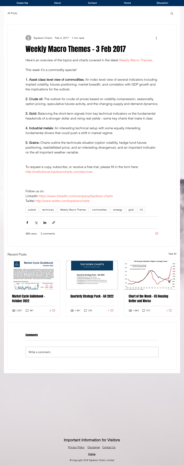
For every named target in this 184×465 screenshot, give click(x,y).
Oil (141, 209)
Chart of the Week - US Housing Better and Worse (148, 298)
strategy (117, 209)
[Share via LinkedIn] (45, 222)
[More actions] (156, 38)
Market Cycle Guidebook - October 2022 (28, 298)
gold (131, 209)
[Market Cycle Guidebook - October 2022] (34, 275)
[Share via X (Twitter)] (36, 222)
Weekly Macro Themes (73, 209)
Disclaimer (94, 447)
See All (172, 253)
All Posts (12, 13)
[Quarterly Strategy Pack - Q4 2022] (92, 275)
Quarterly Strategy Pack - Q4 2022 (92, 296)
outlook (32, 209)
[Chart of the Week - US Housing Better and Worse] (150, 275)
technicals (48, 209)
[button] (172, 13)
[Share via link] (53, 222)
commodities (99, 209)
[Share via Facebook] (27, 222)
